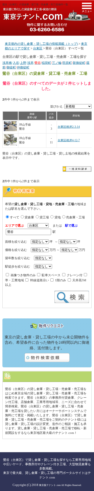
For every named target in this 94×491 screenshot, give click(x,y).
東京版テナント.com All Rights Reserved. (60, 485)
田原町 (67, 63)
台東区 (37, 48)
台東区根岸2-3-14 (69, 126)
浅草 (30, 63)
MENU (87, 7)
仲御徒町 (23, 67)
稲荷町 (46, 63)
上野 (23, 63)
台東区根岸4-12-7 (69, 140)
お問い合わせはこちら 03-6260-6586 (47, 27)
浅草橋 (7, 63)
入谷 (16, 63)
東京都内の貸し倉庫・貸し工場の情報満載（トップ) (41, 44)
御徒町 (11, 67)
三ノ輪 (56, 63)
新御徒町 (79, 63)
